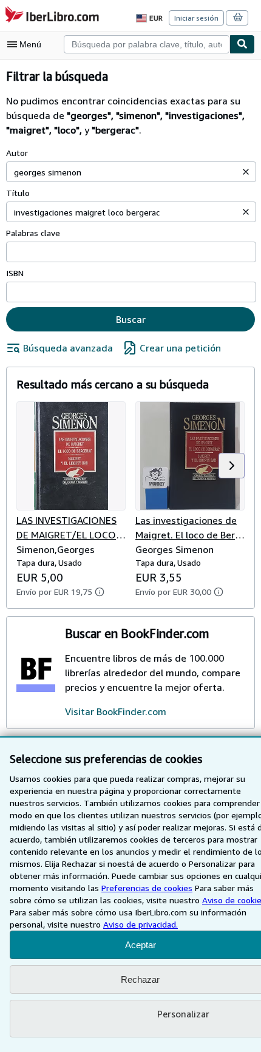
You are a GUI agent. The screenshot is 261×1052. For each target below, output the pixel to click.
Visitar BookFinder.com (115, 711)
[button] (246, 172)
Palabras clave (33, 233)
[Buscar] (242, 44)
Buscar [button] (131, 319)
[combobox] (146, 44)
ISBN (15, 273)
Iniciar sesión (196, 17)
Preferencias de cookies (146, 888)
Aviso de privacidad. (140, 924)
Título (18, 193)
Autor (17, 153)
